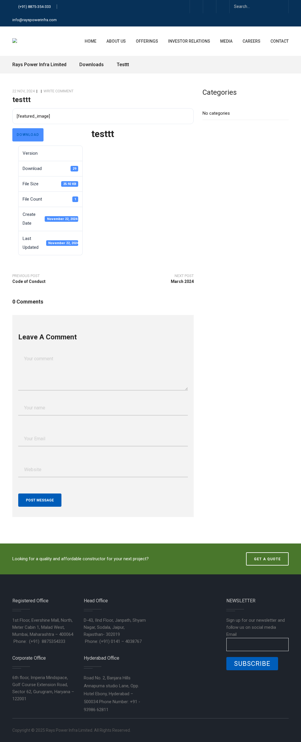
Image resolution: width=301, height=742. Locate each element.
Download (28, 135)
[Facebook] (209, 6)
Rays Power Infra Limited (40, 64)
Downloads (91, 64)
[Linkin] (222, 6)
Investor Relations (189, 41)
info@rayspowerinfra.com (34, 20)
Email (231, 634)
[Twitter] (196, 6)
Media (226, 41)
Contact (279, 41)
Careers (251, 41)
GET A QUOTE (267, 559)
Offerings (147, 41)
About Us (116, 41)
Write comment (58, 91)
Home (90, 41)
